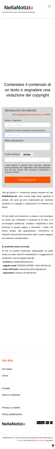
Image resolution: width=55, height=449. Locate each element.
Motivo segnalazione (14, 140)
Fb (47, 423)
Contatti (6, 388)
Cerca (5, 375)
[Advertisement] (27, 48)
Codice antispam (12, 154)
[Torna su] (53, 446)
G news (40, 423)
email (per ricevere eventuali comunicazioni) (25, 130)
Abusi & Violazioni (11, 395)
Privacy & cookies (11, 407)
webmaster (49, 440)
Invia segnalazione (27, 180)
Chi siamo (7, 369)
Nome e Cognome (13, 120)
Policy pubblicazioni (12, 414)
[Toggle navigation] (49, 6)
